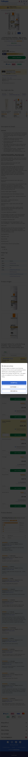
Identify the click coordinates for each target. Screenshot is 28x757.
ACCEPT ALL (14, 382)
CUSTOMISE (13, 387)
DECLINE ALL (14, 391)
